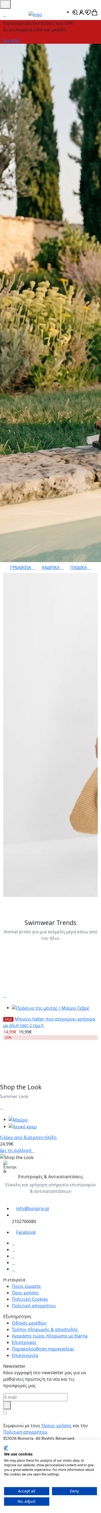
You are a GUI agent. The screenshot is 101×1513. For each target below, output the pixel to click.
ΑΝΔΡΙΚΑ (51, 567)
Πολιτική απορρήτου (34, 1306)
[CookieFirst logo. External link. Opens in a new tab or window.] (6, 1448)
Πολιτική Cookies (30, 1299)
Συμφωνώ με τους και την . (45, 1429)
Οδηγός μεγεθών (29, 1323)
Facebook (26, 1232)
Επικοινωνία (25, 1355)
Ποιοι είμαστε (26, 1286)
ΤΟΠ (9, 900)
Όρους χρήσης (56, 1425)
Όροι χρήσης (25, 1293)
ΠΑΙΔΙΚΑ (79, 567)
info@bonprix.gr (33, 1208)
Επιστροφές (24, 1342)
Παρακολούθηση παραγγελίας (43, 1349)
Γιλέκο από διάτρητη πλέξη (28, 1137)
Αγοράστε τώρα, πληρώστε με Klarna (50, 1336)
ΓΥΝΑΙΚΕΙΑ (21, 567)
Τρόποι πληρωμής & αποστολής (45, 1329)
